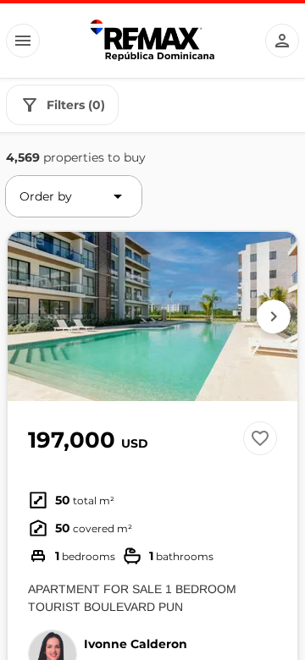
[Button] (23, 41)
